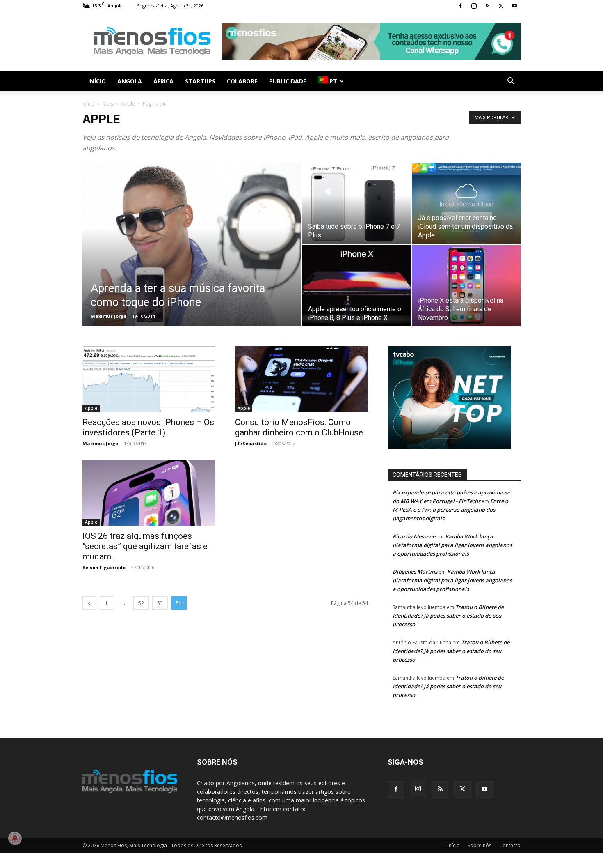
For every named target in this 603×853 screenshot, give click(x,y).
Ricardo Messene (414, 536)
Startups (200, 81)
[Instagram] (474, 5)
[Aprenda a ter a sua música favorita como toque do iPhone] (191, 257)
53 (160, 603)
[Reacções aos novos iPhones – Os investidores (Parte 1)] (148, 379)
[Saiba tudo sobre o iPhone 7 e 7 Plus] (356, 203)
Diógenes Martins (415, 571)
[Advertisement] (371, 41)
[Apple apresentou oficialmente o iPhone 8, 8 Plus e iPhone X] (356, 285)
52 (141, 603)
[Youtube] (514, 5)
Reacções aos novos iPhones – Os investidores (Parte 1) (148, 427)
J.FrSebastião (251, 443)
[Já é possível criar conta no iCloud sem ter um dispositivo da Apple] (466, 203)
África (163, 81)
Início (97, 81)
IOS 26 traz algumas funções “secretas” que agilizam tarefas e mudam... (145, 546)
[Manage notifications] (14, 838)
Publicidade (287, 81)
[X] (501, 5)
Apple (128, 103)
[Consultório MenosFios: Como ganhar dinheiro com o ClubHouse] (301, 379)
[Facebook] (460, 5)
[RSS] (487, 5)
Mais (108, 103)
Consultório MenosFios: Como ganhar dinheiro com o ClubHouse (299, 427)
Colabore (242, 81)
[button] (511, 82)
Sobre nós (479, 845)
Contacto (510, 845)
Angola (129, 81)
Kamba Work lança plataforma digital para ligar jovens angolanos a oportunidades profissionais (452, 545)
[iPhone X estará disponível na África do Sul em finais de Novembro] (466, 285)
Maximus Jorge (108, 316)
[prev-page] (89, 603)
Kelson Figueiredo (104, 567)
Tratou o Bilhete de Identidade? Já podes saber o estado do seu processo (448, 615)
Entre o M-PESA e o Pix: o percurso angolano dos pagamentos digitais (450, 509)
